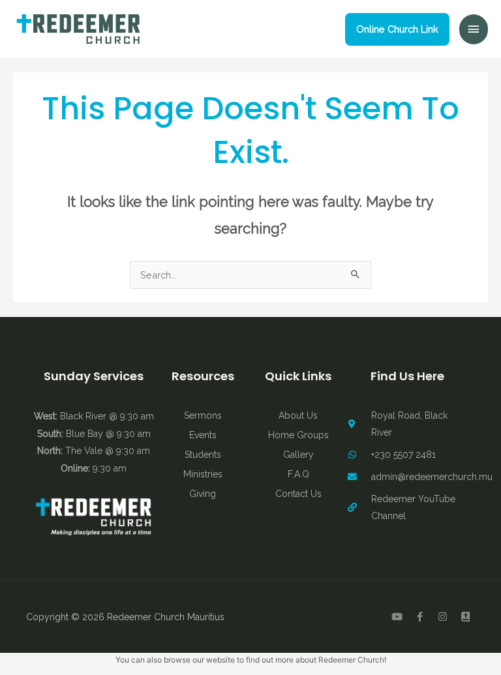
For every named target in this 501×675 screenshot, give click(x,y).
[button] (397, 29)
